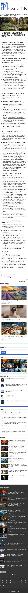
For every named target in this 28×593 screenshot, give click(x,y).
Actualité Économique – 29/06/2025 (16, 534)
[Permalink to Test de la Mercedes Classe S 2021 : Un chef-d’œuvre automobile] (2, 379)
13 (21, 579)
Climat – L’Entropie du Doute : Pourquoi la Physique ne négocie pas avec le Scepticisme (17, 512)
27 (21, 582)
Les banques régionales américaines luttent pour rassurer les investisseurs (18, 280)
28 (25, 582)
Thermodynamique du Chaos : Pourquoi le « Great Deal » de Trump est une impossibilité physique (16, 441)
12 (17, 579)
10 (10, 579)
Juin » (4, 585)
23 (6, 582)
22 (2, 582)
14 (25, 579)
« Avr (1, 585)
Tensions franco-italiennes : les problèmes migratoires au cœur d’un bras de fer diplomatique (9, 275)
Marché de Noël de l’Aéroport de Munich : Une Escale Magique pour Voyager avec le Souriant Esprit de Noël (13, 338)
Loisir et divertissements (9, 14)
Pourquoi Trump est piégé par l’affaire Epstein (17, 475)
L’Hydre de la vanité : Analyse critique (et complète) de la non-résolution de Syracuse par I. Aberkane (17, 465)
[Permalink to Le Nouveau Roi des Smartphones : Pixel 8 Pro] (2, 550)
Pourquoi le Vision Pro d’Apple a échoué (10, 319)
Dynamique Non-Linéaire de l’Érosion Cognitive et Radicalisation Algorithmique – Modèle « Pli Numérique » (17, 454)
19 (17, 580)
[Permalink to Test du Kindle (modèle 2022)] (2, 396)
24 (10, 582)
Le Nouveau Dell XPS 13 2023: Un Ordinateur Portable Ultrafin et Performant (14, 566)
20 (21, 580)
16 (6, 580)
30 (6, 584)
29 (2, 584)
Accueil (2, 14)
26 (17, 582)
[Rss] (14, 589)
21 (25, 580)
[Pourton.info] (14, 6)
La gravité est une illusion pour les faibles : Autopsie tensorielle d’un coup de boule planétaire (16, 448)
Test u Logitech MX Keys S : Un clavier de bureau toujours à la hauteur (13, 544)
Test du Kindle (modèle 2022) (10, 395)
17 (10, 580)
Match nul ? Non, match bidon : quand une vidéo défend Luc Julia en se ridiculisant (17, 524)
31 (10, 584)
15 (2, 580)
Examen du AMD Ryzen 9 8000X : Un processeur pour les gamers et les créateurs (15, 560)
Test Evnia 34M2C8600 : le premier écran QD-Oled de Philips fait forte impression (15, 555)
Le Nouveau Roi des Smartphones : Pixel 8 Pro (15, 549)
